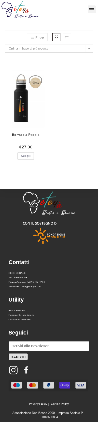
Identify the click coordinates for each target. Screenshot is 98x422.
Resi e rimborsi (16, 310)
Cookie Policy (60, 404)
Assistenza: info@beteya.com (25, 286)
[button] (92, 9)
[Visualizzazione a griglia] (56, 37)
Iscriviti (18, 356)
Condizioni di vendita (20, 319)
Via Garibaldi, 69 (18, 277)
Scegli (26, 156)
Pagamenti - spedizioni (21, 315)
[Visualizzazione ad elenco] (67, 37)
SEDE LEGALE (17, 273)
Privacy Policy (38, 404)
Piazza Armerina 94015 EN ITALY (27, 282)
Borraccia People (25, 135)
